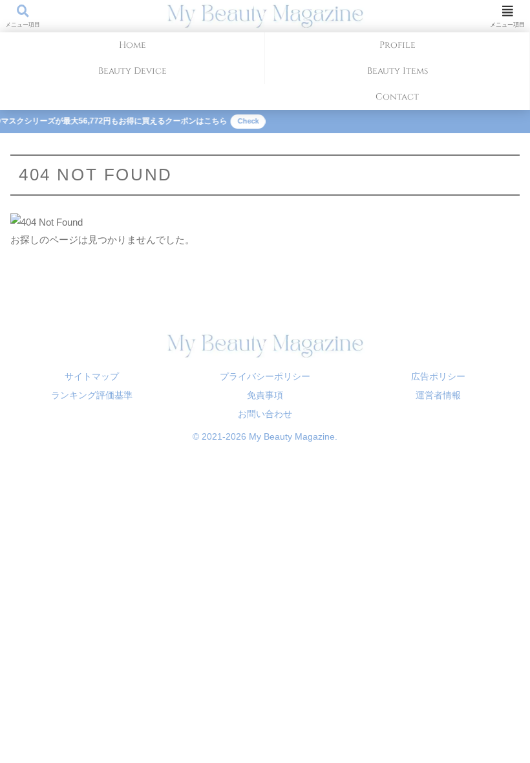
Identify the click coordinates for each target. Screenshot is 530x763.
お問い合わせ (265, 414)
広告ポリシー (438, 376)
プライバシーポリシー (265, 376)
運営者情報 (438, 395)
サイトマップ (92, 376)
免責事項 (265, 395)
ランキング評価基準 (91, 395)
